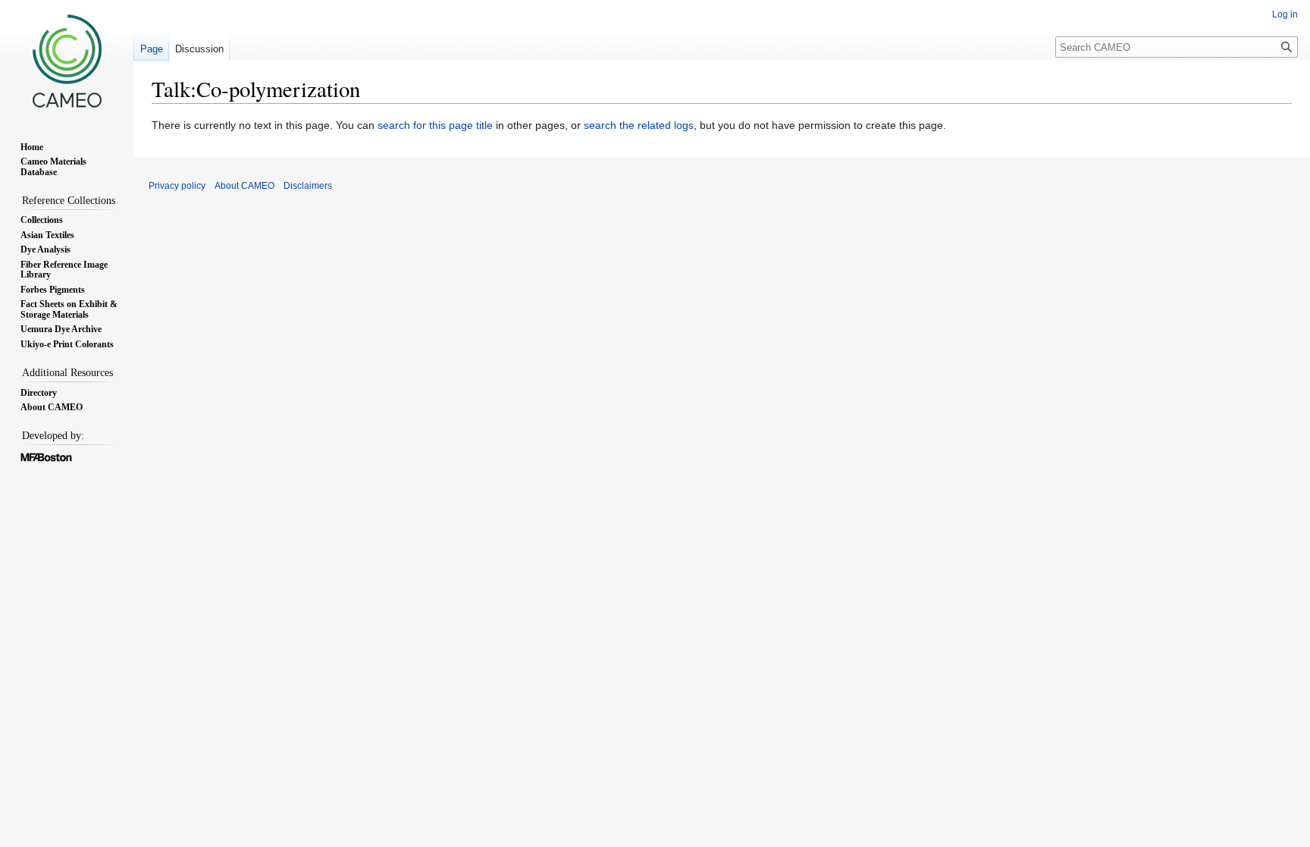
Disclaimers (308, 185)
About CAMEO (244, 185)
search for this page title (435, 125)
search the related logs (639, 125)
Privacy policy (177, 185)
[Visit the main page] (66, 60)
